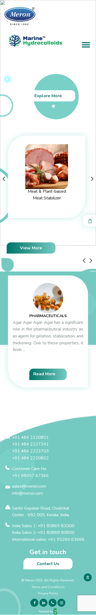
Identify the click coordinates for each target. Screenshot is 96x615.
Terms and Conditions (48, 587)
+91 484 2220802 (30, 458)
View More (31, 248)
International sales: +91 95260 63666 (48, 539)
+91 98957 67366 (30, 476)
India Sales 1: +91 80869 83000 (43, 526)
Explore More (48, 96)
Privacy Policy (48, 593)
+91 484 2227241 (30, 444)
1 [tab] (53, 106)
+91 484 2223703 (30, 451)
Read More (44, 374)
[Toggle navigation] (85, 45)
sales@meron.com (29, 486)
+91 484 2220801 (30, 437)
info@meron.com (27, 493)
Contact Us (48, 564)
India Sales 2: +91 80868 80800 (43, 532)
